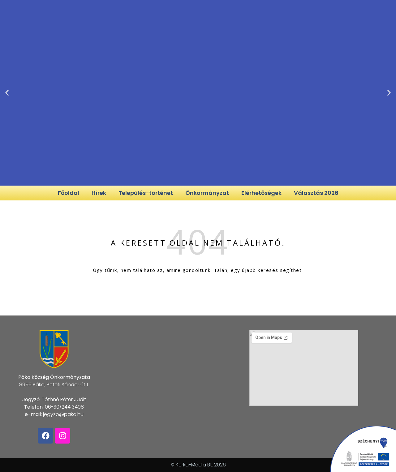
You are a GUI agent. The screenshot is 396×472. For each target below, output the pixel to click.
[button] (7, 93)
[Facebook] (45, 436)
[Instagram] (62, 436)
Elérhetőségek (261, 193)
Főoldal (68, 193)
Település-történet (145, 193)
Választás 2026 (316, 193)
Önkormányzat (207, 193)
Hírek (99, 193)
